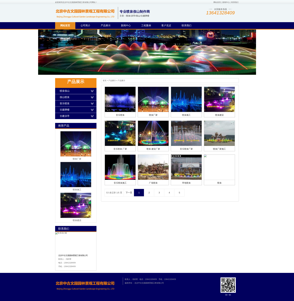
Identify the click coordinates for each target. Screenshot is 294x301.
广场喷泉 (153, 183)
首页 (104, 80)
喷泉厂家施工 (219, 149)
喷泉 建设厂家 (153, 149)
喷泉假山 (65, 91)
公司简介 (85, 25)
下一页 (129, 192)
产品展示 (106, 25)
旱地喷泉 (186, 183)
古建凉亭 (65, 116)
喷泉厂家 (153, 115)
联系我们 (235, 2)
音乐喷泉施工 (120, 183)
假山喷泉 (65, 97)
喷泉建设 (219, 115)
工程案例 (146, 25)
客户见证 (166, 25)
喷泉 (219, 183)
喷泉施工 (186, 115)
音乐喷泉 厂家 (120, 149)
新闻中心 (226, 2)
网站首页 (217, 2)
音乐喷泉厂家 (186, 149)
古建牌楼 (65, 109)
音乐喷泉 (120, 115)
